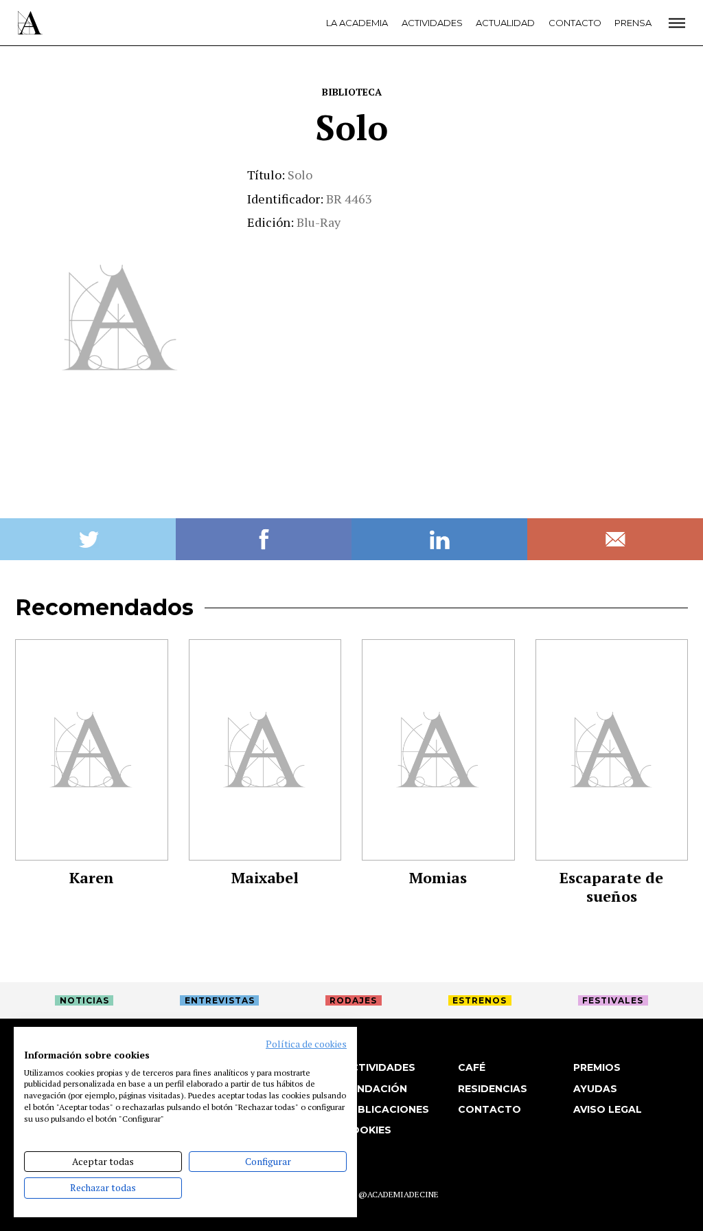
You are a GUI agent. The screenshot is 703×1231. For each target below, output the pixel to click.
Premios (597, 1067)
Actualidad (505, 22)
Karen (91, 877)
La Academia (357, 22)
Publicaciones (386, 1109)
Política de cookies (306, 1044)
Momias (438, 877)
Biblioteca (352, 91)
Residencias (492, 1089)
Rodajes (353, 1000)
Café (471, 1067)
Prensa (633, 22)
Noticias (84, 1000)
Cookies (367, 1130)
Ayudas (595, 1089)
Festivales (612, 1000)
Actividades (432, 22)
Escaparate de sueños (611, 886)
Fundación (375, 1089)
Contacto (575, 22)
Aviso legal (607, 1109)
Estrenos (479, 1000)
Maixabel (265, 877)
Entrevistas (220, 1000)
